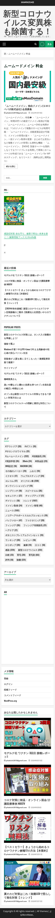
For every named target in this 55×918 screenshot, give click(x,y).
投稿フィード (10, 689)
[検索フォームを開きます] (36, 44)
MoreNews (27, 914)
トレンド (30, 500)
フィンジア (12, 525)
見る (49, 44)
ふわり (35, 471)
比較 (9, 554)
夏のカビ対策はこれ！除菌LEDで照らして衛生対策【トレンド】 (27, 895)
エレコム (11, 480)
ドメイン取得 (13, 505)
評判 (9, 559)
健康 (27, 545)
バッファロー (13, 520)
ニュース (12, 510)
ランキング (12, 540)
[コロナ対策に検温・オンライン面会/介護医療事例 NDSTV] (27, 780)
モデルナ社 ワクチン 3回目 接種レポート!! (24, 275)
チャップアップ (34, 495)
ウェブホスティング (32, 475)
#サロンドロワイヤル (17, 451)
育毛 (21, 554)
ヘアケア (11, 530)
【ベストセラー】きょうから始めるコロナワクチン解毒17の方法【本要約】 (26, 848)
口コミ (40, 545)
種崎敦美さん (10, 379)
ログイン (8, 684)
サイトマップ (10, 367)
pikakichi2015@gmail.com (16, 113)
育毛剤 (34, 554)
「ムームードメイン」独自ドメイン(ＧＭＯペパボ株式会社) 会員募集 (27, 86)
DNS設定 (11, 466)
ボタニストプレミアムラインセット (24, 535)
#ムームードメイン (17, 456)
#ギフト (30, 446)
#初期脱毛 (39, 456)
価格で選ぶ (9, 343)
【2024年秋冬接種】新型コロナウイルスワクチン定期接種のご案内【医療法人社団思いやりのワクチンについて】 (27, 312)
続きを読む (12, 167)
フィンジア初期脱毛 (34, 525)
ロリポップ (12, 545)
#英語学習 (12, 461)
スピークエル (33, 490)
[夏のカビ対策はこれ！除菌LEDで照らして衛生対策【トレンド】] (27, 874)
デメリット (12, 500)
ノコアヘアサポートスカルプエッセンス (26, 515)
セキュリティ (13, 495)
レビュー (29, 540)
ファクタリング (34, 520)
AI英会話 (41, 461)
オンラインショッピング (19, 485)
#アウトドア (13, 446)
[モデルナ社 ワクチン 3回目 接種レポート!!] (27, 733)
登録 (6, 678)
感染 (10, 549)
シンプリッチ (13, 490)
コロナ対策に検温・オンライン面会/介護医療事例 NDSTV (27, 801)
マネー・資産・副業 (14, 99)
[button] (4, 44)
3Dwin (27, 461)
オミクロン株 (30, 480)
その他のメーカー (15, 471)
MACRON (26, 466)
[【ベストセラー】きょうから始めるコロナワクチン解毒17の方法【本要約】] (27, 827)
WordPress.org (10, 700)
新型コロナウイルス (30, 549)
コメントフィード (12, 695)
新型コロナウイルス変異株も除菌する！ (27, 21)
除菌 (21, 559)
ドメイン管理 (33, 505)
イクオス (11, 475)
